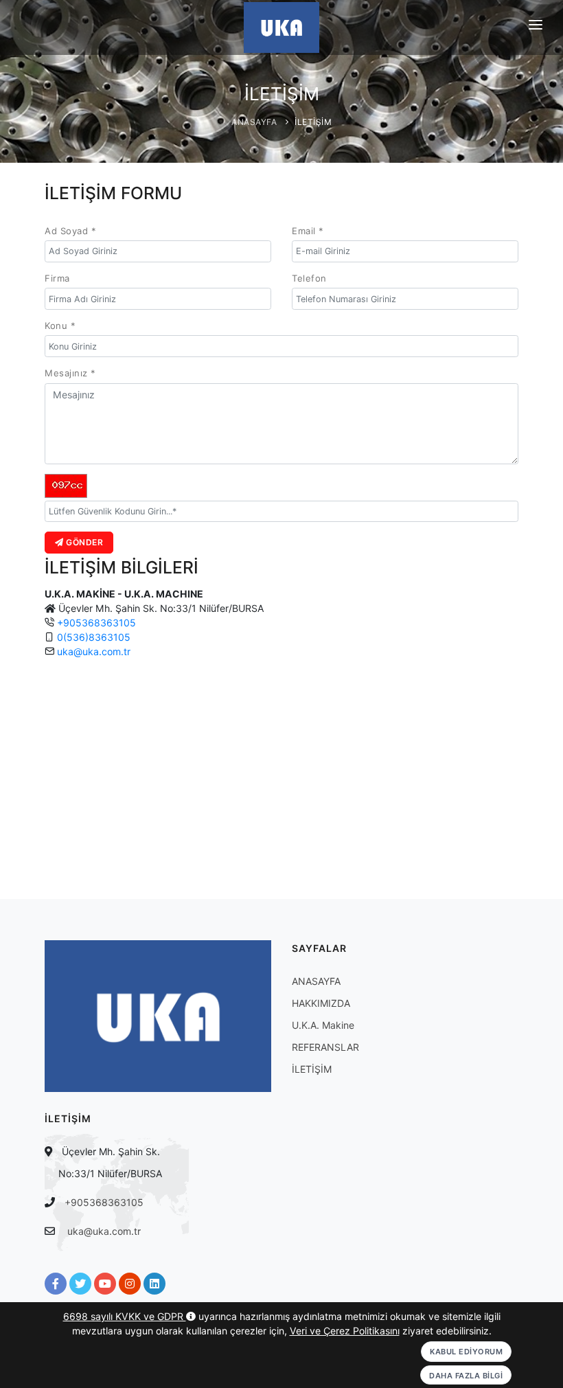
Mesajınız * (70, 372)
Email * (308, 230)
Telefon (309, 278)
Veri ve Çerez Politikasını (345, 1330)
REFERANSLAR (325, 1047)
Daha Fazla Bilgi (466, 1375)
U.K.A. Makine (323, 1025)
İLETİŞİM (313, 122)
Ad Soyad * (70, 230)
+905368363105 (96, 622)
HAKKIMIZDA (321, 1003)
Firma (57, 278)
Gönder (84, 542)
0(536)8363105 (93, 637)
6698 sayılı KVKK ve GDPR (124, 1316)
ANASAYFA (254, 122)
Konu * (60, 325)
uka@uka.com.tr (93, 651)
